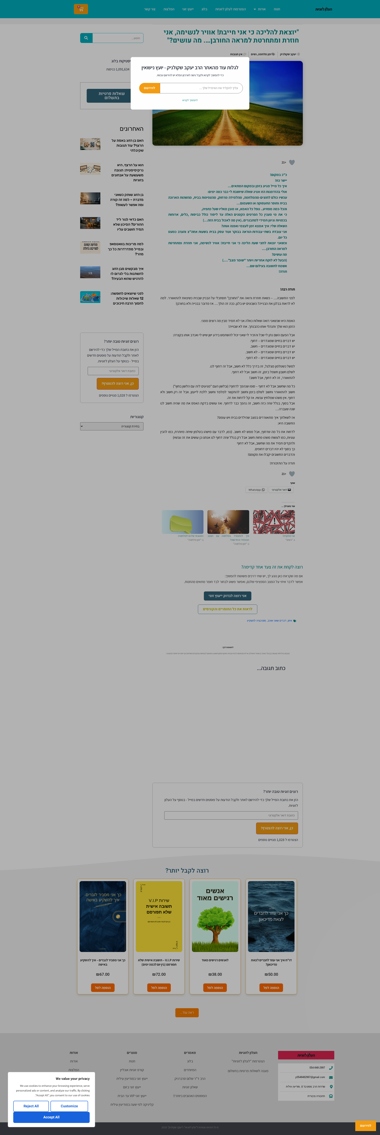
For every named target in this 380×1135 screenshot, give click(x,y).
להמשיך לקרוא (190, 100)
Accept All (51, 1117)
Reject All (31, 1106)
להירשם (149, 88)
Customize (69, 1106)
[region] (51, 1099)
